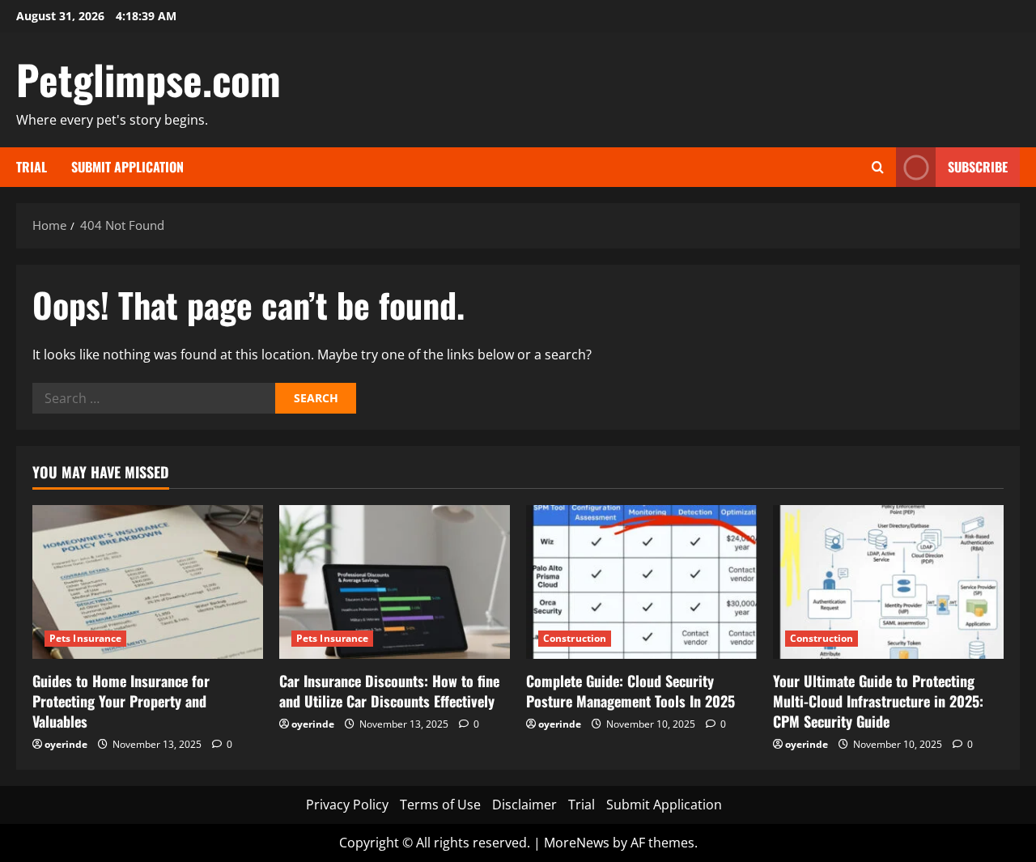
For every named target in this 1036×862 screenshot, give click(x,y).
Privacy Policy (347, 804)
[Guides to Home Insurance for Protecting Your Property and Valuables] (147, 582)
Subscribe (978, 166)
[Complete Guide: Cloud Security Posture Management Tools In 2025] (641, 582)
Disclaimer (524, 804)
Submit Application (127, 166)
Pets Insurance (85, 638)
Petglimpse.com (148, 78)
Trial (31, 166)
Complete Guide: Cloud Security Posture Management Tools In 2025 (630, 690)
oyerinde (66, 744)
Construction (574, 638)
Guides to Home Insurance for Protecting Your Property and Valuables (121, 701)
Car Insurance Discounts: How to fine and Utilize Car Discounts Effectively (389, 690)
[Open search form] (878, 167)
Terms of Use (440, 804)
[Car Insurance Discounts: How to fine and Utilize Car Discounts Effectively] (394, 582)
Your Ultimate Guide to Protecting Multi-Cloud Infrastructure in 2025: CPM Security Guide (878, 701)
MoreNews (576, 842)
